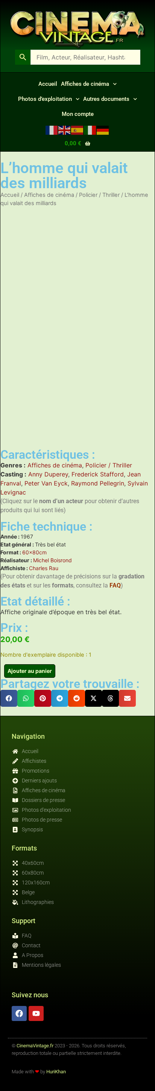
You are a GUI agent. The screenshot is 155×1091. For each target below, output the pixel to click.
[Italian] (90, 129)
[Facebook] (19, 1013)
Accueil (47, 84)
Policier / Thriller (99, 195)
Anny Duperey (48, 474)
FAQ (115, 585)
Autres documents (106, 99)
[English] (64, 129)
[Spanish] (77, 129)
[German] (103, 129)
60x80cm (34, 552)
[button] (8, 698)
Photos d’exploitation (45, 99)
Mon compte (78, 114)
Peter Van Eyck (46, 483)
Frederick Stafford (97, 474)
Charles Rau (43, 568)
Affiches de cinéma (85, 84)
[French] (52, 129)
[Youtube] (36, 1013)
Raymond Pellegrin (97, 483)
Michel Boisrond (52, 560)
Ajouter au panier (30, 671)
